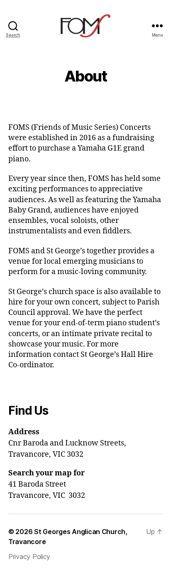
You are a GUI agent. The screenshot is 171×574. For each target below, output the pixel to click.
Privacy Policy (29, 556)
